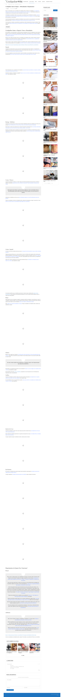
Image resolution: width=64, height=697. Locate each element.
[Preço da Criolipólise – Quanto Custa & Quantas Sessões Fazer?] (50, 48)
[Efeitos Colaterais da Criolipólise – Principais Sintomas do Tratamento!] (23, 647)
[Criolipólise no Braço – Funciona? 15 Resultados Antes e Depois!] (50, 124)
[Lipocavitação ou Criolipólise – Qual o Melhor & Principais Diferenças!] (50, 86)
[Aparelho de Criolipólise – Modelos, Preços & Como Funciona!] (50, 175)
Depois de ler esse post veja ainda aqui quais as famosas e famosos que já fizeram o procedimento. (22, 44)
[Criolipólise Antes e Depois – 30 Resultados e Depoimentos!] (50, 149)
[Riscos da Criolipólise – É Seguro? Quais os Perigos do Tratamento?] (50, 22)
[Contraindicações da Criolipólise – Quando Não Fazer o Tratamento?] (34, 647)
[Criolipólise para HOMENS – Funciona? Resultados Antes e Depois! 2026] (50, 111)
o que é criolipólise (17, 371)
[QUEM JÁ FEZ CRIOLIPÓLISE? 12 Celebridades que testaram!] (50, 35)
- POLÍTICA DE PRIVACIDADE (54, 694)
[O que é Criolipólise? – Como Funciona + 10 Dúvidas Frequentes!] (50, 73)
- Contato (57, 695)
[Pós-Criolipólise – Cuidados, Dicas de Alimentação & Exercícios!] (50, 60)
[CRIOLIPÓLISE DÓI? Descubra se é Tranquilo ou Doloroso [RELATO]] (12, 647)
